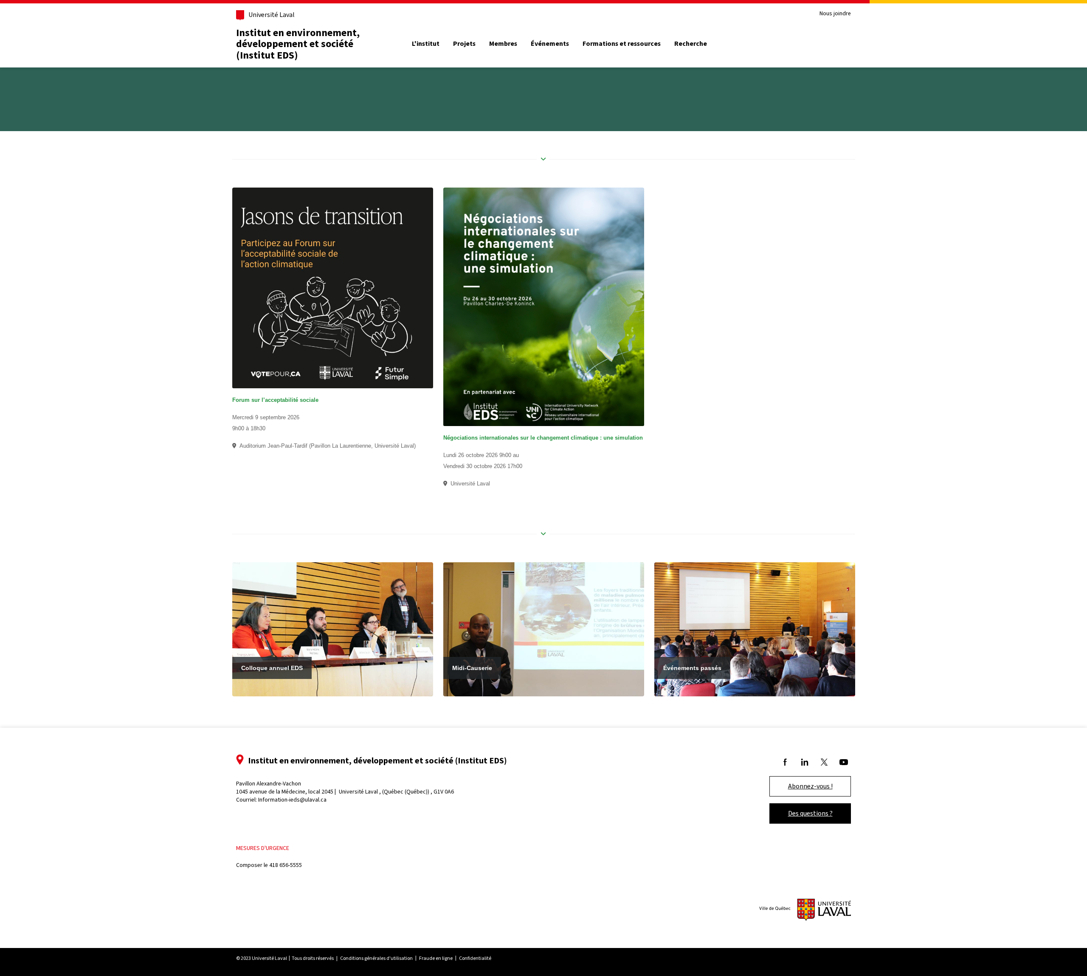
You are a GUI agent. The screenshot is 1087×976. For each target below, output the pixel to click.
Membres (503, 43)
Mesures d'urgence (262, 848)
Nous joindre (835, 13)
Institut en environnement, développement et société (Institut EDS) (298, 44)
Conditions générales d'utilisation (376, 958)
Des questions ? (810, 813)
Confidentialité (475, 958)
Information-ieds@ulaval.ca (292, 800)
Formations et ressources (622, 43)
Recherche (690, 43)
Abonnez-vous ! (810, 786)
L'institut (425, 43)
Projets (464, 43)
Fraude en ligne (436, 958)
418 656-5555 (285, 865)
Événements (550, 43)
